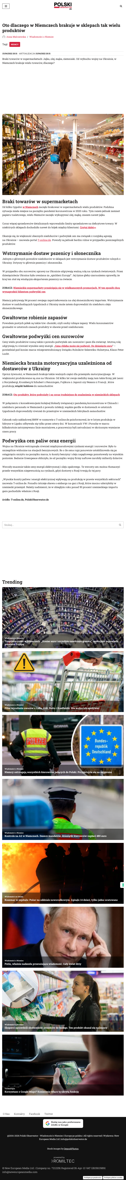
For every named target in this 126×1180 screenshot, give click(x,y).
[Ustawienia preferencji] (123, 885)
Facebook (34, 1113)
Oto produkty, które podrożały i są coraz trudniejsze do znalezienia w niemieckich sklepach (66, 394)
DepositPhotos (71, 1148)
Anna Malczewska (16, 36)
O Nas (6, 1113)
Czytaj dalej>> (88, 227)
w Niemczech (30, 207)
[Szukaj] (121, 6)
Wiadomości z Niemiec (41, 36)
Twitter (48, 1113)
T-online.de (44, 240)
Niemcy (15, 44)
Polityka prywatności (92, 1177)
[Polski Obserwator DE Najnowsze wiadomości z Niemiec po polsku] (63, 6)
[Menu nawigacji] (6, 6)
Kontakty (19, 1113)
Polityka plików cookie (113, 1177)
